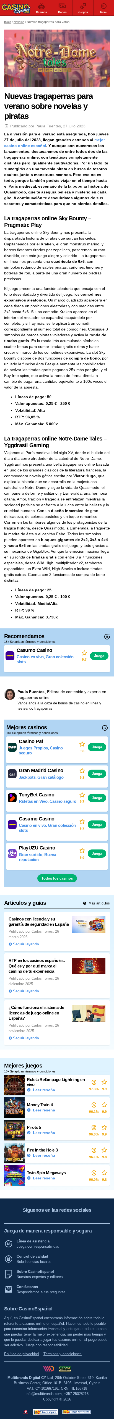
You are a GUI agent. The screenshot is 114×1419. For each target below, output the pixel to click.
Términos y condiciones (62, 1354)
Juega (99, 656)
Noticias (19, 21)
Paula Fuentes (48, 126)
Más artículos (98, 903)
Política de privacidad (21, 1354)
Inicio (7, 21)
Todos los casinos (57, 878)
